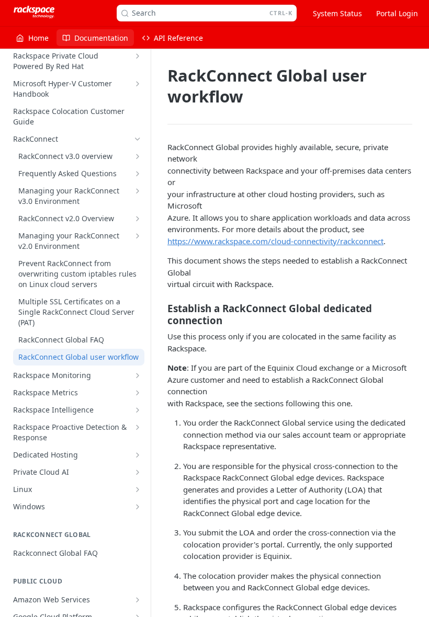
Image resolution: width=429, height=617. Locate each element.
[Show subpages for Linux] (137, 489)
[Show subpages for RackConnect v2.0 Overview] (137, 218)
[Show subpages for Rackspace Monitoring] (137, 375)
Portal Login (397, 13)
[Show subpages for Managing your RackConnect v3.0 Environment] (137, 191)
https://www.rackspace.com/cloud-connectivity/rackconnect (275, 241)
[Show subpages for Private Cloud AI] (137, 472)
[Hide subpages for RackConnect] (137, 139)
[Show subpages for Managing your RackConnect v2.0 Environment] (137, 236)
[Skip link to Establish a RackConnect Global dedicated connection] (160, 314)
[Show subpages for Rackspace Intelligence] (137, 410)
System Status (337, 13)
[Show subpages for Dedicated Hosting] (137, 455)
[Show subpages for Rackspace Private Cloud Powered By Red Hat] (137, 56)
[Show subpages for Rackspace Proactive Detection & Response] (137, 427)
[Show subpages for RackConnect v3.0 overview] (137, 156)
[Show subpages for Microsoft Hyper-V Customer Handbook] (137, 83)
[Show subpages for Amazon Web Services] (137, 600)
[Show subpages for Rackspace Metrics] (137, 393)
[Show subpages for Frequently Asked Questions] (137, 173)
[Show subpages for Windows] (137, 506)
